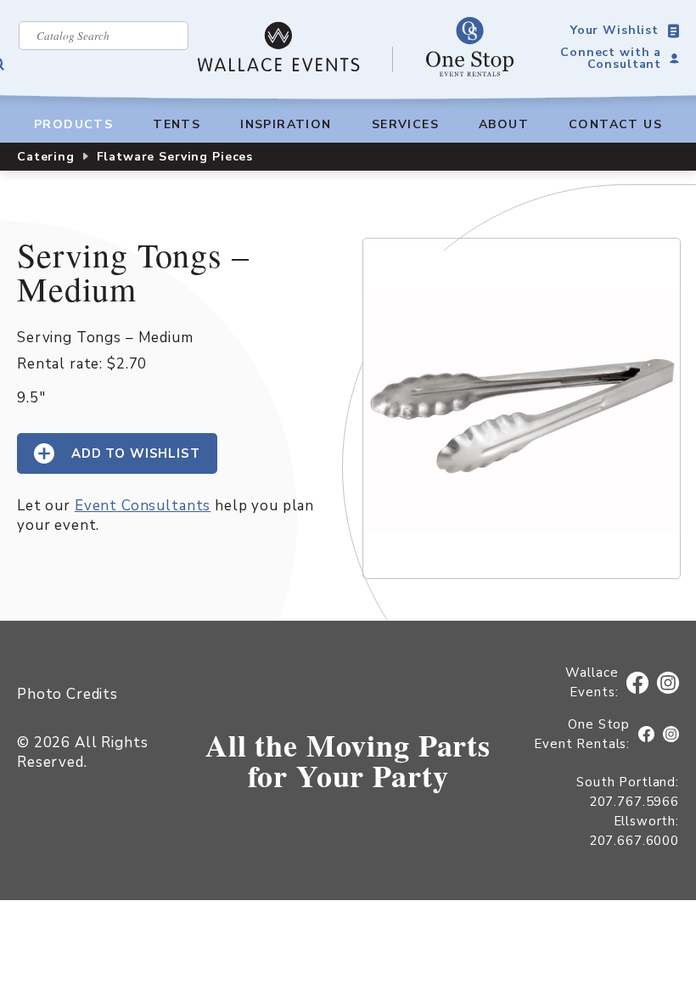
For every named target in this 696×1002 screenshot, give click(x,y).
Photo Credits (67, 694)
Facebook (640, 683)
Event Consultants (142, 505)
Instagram (668, 683)
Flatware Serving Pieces (175, 157)
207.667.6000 (634, 840)
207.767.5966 (634, 801)
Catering (46, 157)
